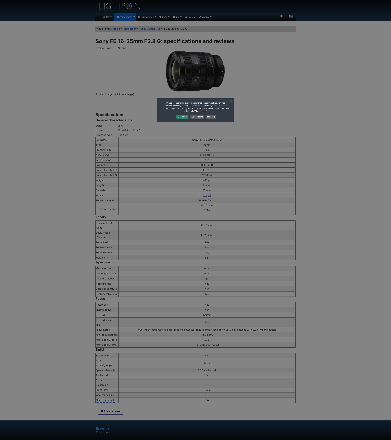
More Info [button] (211, 116)
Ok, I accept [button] (182, 116)
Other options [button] (197, 116)
